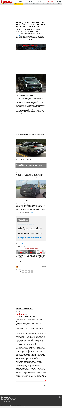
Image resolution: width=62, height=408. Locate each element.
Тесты (39, 1)
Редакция (3, 401)
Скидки (49, 3)
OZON (25, 48)
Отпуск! (44, 3)
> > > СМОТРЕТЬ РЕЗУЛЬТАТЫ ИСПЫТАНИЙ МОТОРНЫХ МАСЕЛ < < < (30, 238)
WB (28, 48)
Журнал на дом (18, 3)
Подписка (19, 405)
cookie (30, 406)
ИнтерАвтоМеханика (8, 3)
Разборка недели (28, 3)
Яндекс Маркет (34, 48)
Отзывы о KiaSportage (24, 309)
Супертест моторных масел (26, 225)
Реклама (8, 401)
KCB (22, 243)
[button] (60, 407)
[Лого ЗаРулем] (6, 1)
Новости (21, 1)
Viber (31, 212)
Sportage (20, 319)
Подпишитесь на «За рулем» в (31, 261)
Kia (17, 319)
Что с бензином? (37, 3)
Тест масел (54, 3)
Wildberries (6, 405)
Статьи (30, 1)
